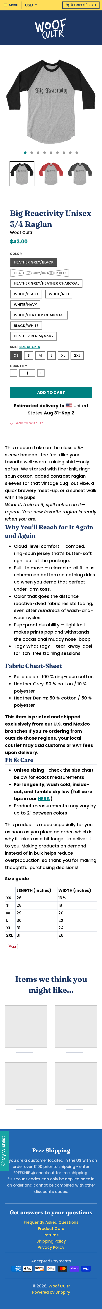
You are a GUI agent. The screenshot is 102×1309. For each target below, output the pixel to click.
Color (16, 254)
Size (25, 347)
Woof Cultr (21, 232)
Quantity (18, 366)
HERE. (44, 798)
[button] (26, 423)
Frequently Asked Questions (51, 1222)
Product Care (51, 1228)
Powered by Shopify (51, 1292)
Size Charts (29, 347)
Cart (83, 5)
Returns (51, 1235)
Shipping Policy (51, 1241)
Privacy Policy (51, 1247)
